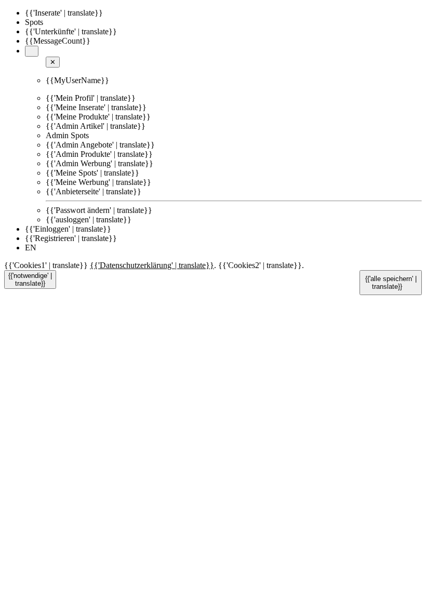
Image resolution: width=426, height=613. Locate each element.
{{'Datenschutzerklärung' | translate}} (152, 265)
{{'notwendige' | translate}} (30, 279)
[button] (31, 51)
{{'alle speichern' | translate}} (391, 282)
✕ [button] (53, 62)
